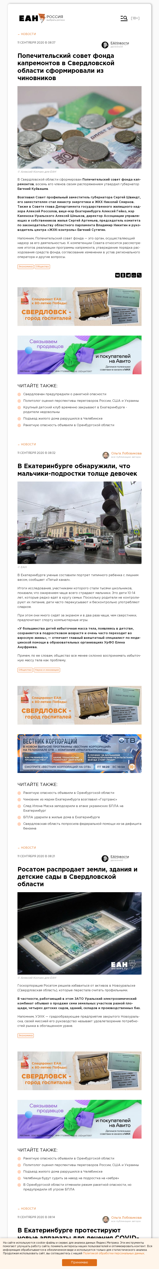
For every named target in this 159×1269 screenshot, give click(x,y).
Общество (42, 267)
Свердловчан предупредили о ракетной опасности (64, 394)
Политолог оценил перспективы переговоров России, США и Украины (81, 400)
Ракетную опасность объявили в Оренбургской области (68, 425)
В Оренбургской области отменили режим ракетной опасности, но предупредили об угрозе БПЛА (77, 1187)
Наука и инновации (47, 670)
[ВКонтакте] (117, 275)
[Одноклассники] (123, 275)
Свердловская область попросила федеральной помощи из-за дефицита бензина (82, 826)
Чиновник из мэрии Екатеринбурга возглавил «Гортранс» (70, 799)
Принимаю (79, 1262)
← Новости (26, 34)
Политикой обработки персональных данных (113, 1253)
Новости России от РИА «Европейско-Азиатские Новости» (32, 18)
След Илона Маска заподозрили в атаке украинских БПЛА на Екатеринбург (73, 808)
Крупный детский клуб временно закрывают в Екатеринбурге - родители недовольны (75, 410)
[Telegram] (128, 275)
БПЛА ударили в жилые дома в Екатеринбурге (61, 817)
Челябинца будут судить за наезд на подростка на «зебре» (71, 1178)
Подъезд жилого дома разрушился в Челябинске (63, 418)
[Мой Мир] (133, 275)
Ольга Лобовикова (126, 453)
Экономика (26, 267)
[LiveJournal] (139, 275)
